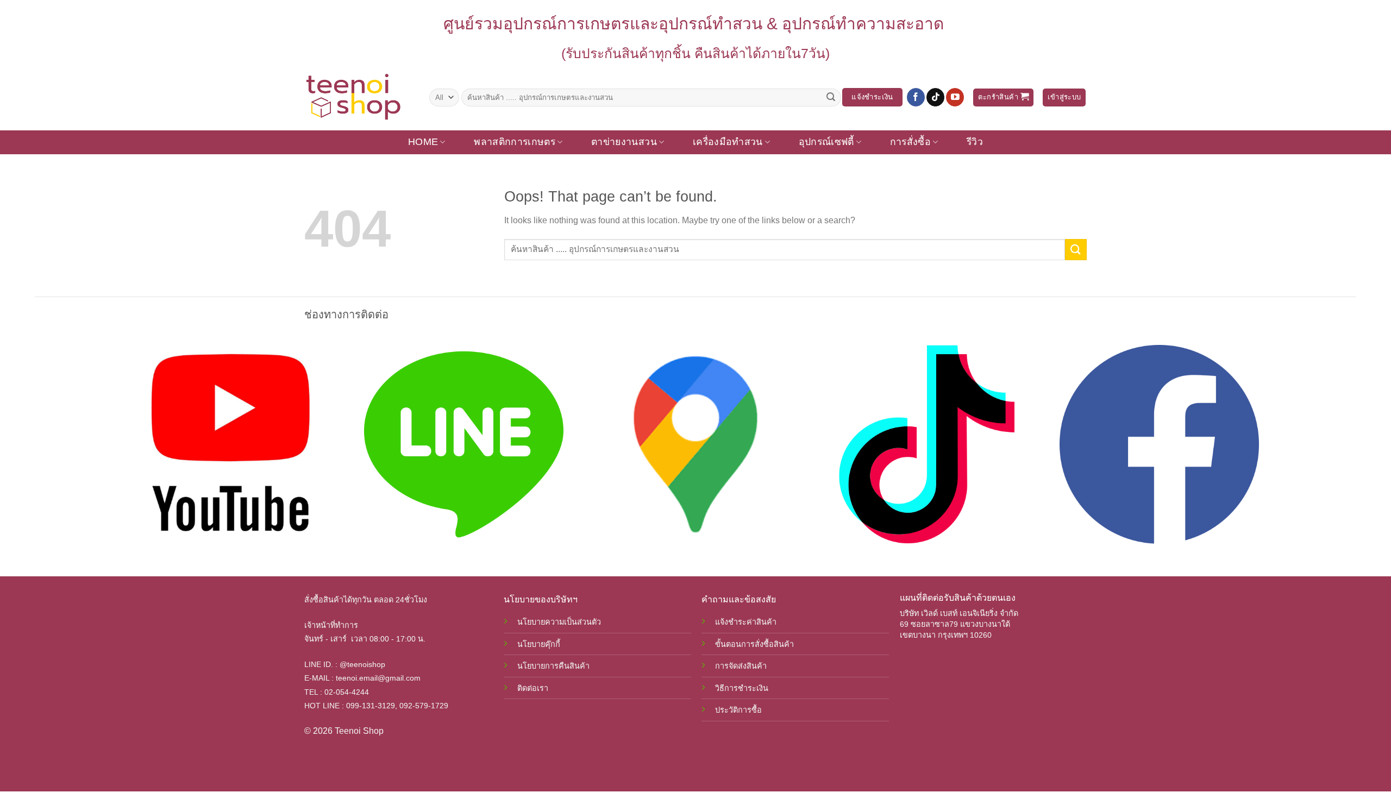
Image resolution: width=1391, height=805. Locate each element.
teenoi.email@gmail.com (378, 678)
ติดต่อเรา (532, 688)
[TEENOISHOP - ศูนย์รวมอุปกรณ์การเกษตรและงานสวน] (358, 97)
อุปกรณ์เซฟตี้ (826, 141)
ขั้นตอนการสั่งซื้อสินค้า (754, 644)
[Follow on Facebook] (916, 97)
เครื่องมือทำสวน (728, 141)
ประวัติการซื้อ (738, 710)
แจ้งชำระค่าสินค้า (745, 622)
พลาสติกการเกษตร (514, 141)
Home (423, 141)
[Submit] (831, 97)
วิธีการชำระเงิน (741, 688)
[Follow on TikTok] (935, 97)
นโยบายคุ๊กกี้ (538, 644)
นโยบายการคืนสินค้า (553, 666)
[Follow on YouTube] (955, 97)
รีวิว (975, 141)
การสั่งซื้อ (910, 141)
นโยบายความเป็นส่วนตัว (559, 622)
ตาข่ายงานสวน (624, 141)
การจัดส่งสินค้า (741, 666)
